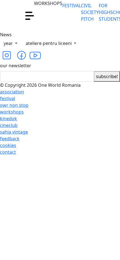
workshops (12, 112)
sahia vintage (14, 132)
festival (7, 98)
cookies (8, 145)
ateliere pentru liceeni (49, 43)
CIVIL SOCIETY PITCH (90, 12)
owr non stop (14, 105)
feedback (10, 139)
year (9, 43)
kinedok (8, 118)
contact (8, 152)
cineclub (9, 125)
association (12, 92)
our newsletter (15, 65)
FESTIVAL (71, 6)
